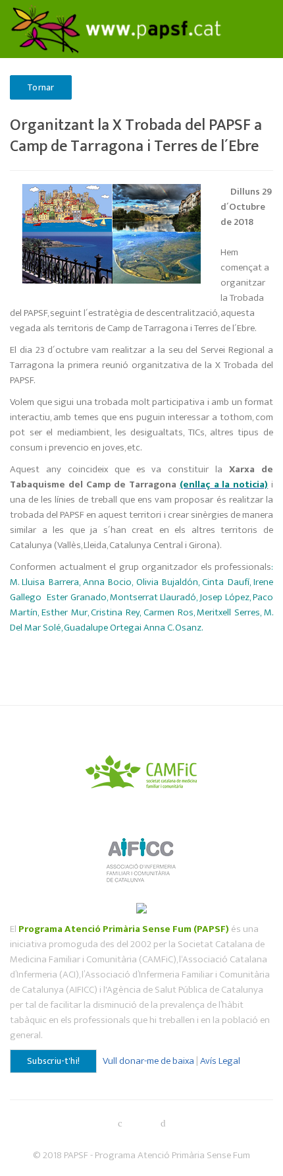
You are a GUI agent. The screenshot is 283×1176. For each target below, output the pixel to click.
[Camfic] (142, 770)
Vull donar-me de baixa (148, 1061)
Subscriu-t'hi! (53, 1060)
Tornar (41, 87)
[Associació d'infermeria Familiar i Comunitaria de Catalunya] (142, 854)
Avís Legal (220, 1061)
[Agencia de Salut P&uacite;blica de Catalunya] (141, 907)
